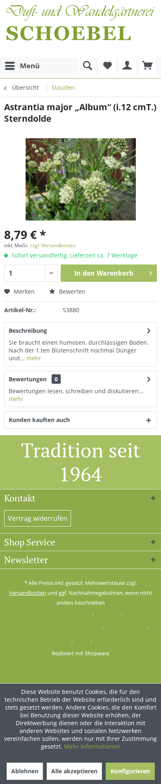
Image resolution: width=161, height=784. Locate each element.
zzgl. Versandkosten (53, 245)
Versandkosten (27, 592)
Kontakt (108, 614)
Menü (30, 65)
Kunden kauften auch (39, 420)
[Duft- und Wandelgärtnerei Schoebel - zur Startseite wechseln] (80, 28)
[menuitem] (22, 66)
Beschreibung (28, 330)
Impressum (110, 642)
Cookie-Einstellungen (63, 614)
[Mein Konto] (127, 66)
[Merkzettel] (107, 66)
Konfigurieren (130, 771)
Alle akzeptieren (74, 771)
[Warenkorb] (148, 66)
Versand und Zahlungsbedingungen (54, 628)
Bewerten (71, 291)
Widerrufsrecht (125, 628)
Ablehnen (24, 771)
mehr (33, 358)
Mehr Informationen (92, 746)
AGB (82, 642)
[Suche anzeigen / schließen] (87, 66)
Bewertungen (28, 379)
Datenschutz (52, 642)
